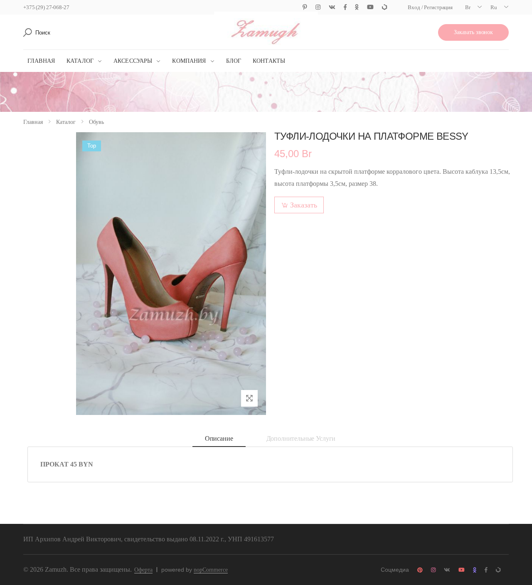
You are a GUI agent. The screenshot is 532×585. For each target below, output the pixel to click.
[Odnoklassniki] (357, 7)
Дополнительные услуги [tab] (301, 438)
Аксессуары (132, 61)
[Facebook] (345, 7)
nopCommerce (211, 570)
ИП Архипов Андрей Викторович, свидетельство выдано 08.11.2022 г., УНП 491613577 (148, 539)
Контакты (269, 61)
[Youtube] (370, 7)
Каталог (80, 61)
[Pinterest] (305, 7)
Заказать (303, 205)
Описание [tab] (219, 438)
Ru (493, 7)
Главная (41, 61)
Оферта (143, 570)
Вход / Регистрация (430, 7)
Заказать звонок (473, 32)
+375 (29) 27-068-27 (46, 7)
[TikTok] (384, 7)
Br (467, 7)
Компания (189, 61)
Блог (233, 61)
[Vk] (332, 7)
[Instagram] (317, 7)
